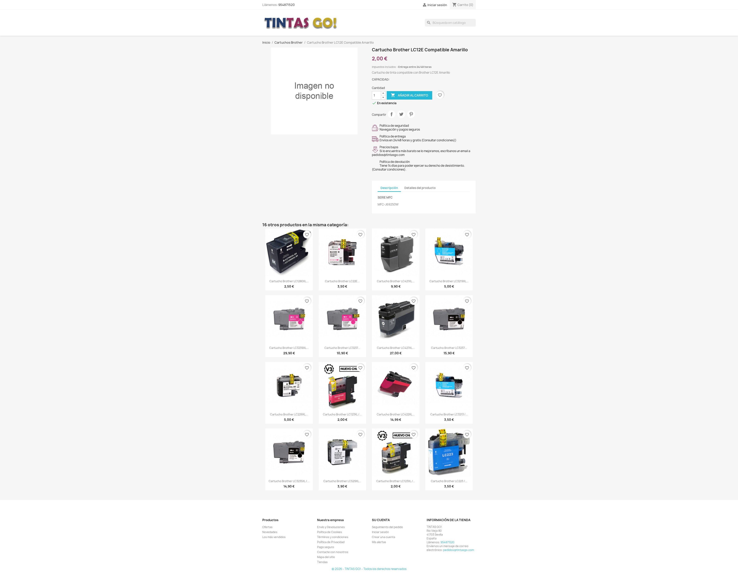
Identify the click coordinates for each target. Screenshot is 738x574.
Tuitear (401, 114)
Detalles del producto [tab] (420, 188)
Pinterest (411, 114)
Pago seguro (325, 547)
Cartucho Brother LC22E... (342, 281)
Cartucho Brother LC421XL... (395, 281)
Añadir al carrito (409, 95)
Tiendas (322, 562)
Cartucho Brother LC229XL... (289, 414)
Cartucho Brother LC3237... (342, 348)
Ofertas (267, 527)
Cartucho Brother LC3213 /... (449, 414)
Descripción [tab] (389, 188)
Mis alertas (379, 542)
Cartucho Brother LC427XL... (396, 348)
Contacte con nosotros (332, 552)
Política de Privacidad (331, 542)
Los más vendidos (274, 537)
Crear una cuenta (383, 537)
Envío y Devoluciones (331, 527)
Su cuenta (381, 520)
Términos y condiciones (332, 537)
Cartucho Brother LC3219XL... (449, 281)
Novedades (269, 532)
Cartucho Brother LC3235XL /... (289, 481)
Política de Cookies (329, 532)
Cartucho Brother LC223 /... (449, 481)
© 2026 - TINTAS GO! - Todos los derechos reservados (369, 569)
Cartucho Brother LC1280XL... (288, 281)
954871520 (286, 5)
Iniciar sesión (380, 532)
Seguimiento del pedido (387, 527)
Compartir (391, 114)
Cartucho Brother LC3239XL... (289, 348)
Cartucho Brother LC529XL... (342, 481)
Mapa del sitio (326, 557)
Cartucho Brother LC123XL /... (342, 414)
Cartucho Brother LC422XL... (396, 414)
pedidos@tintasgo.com (458, 550)
